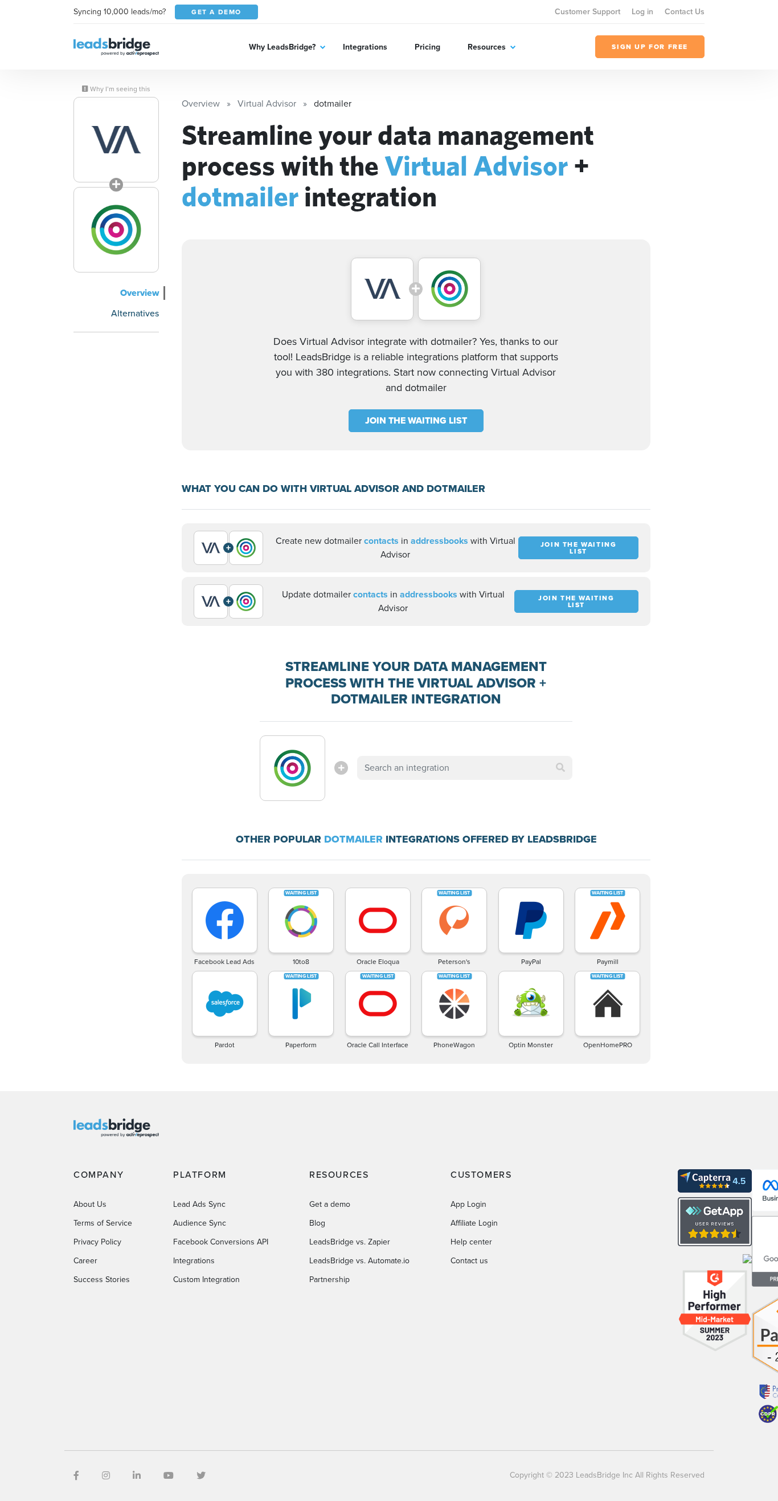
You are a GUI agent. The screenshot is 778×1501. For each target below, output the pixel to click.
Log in (642, 12)
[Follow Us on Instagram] (106, 1475)
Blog (317, 1223)
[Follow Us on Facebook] (76, 1475)
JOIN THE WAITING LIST (416, 420)
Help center (471, 1242)
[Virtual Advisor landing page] (116, 139)
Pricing (427, 47)
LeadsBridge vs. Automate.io (359, 1261)
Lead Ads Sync (199, 1204)
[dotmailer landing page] (116, 229)
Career (85, 1261)
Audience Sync (199, 1223)
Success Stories (101, 1280)
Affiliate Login (474, 1223)
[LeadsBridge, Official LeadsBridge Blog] (116, 45)
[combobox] (464, 768)
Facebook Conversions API (220, 1242)
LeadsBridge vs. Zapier (349, 1242)
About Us (90, 1204)
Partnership (329, 1280)
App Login (468, 1204)
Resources (487, 47)
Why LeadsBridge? (282, 47)
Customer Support (587, 12)
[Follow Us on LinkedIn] (137, 1475)
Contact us (469, 1261)
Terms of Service (102, 1223)
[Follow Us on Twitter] (201, 1475)
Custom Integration (206, 1280)
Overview (139, 292)
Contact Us (685, 12)
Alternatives (135, 313)
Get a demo (329, 1204)
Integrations (365, 47)
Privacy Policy (97, 1242)
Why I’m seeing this (119, 89)
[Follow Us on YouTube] (168, 1475)
